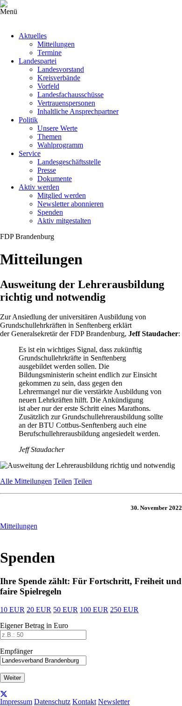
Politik (28, 120)
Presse (46, 170)
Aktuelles (33, 36)
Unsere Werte (57, 128)
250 (124, 610)
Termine (49, 52)
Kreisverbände (58, 78)
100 (94, 610)
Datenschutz (52, 702)
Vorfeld (48, 86)
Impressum (16, 702)
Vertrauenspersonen (66, 103)
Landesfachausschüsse (70, 95)
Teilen (63, 481)
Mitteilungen (56, 44)
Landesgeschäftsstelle (69, 162)
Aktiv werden (39, 187)
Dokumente (54, 179)
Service (30, 153)
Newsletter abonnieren (70, 204)
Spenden (50, 212)
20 (39, 610)
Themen (49, 137)
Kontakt (84, 702)
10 (12, 610)
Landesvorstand (60, 69)
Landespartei (37, 61)
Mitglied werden (61, 195)
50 (65, 610)
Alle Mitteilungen (26, 481)
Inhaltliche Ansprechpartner (78, 111)
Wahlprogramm (60, 145)
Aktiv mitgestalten (64, 221)
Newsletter (114, 702)
